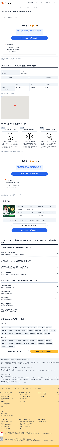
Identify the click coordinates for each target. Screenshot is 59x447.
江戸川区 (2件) (41, 327)
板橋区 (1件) (48, 327)
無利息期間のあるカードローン (7, 398)
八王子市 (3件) (33, 340)
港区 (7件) (24, 330)
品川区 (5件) (11, 333)
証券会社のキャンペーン (6, 423)
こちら (9, 374)
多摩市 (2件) (11, 346)
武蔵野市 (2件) (41, 343)
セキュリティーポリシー (51, 388)
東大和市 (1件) (41, 340)
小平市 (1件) (11, 343)
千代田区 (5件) (26, 327)
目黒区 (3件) (17, 330)
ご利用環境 (2, 388)
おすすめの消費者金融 (5, 403)
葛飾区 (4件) (4, 330)
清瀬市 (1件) (4, 343)
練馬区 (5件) (38, 330)
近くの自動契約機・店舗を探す (7, 415)
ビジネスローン (23, 428)
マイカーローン (23, 401)
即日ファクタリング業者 (24, 424)
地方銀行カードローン (24, 398)
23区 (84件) (3, 324)
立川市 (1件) (4, 346)
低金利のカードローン (24, 394)
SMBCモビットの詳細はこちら (30, 38)
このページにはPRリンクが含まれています (11, 17)
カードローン (9, 7)
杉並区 (27, 7)
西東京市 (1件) (49, 343)
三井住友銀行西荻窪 (34, 7)
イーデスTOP (3, 7)
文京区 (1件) (18, 327)
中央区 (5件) (33, 327)
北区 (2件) (11, 330)
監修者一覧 (28, 388)
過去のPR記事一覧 (42, 421)
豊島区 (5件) (47, 333)
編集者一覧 (34, 388)
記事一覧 (48, 2)
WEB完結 (3, 401)
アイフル (2, 408)
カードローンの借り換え (43, 394)
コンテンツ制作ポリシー (39, 2)
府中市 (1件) (18, 340)
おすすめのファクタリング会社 (26, 423)
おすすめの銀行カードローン (25, 396)
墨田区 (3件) (32, 333)
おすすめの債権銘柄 (5, 426)
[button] (14, 106)
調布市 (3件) (11, 340)
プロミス (2, 406)
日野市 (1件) (48, 340)
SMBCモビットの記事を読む (29, 225)
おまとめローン (42, 396)
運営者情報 (30, 2)
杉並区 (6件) (25, 333)
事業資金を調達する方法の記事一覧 (27, 421)
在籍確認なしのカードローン (6, 396)
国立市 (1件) (26, 343)
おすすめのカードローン (6, 394)
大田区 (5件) (45, 330)
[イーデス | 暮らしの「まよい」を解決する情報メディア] (6, 3)
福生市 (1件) (25, 340)
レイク (2, 411)
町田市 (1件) (33, 343)
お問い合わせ (55, 2)
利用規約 (23, 388)
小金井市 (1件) (19, 343)
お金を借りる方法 (4, 404)
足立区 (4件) (4, 327)
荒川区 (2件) (11, 327)
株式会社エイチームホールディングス (27, 433)
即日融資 (2, 399)
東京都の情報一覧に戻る (15, 351)
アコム (2, 410)
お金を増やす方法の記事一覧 (6, 421)
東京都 (21, 7)
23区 (24, 7)
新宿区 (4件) (18, 333)
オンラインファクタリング (25, 426)
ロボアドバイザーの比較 (6, 428)
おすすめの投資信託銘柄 (6, 424)
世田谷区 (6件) (53, 330)
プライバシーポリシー (41, 388)
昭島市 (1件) (4, 340)
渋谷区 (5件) (4, 333)
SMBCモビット (16, 7)
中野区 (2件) (30, 330)
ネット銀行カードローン (24, 399)
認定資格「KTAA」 (37, 440)
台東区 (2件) (39, 333)
